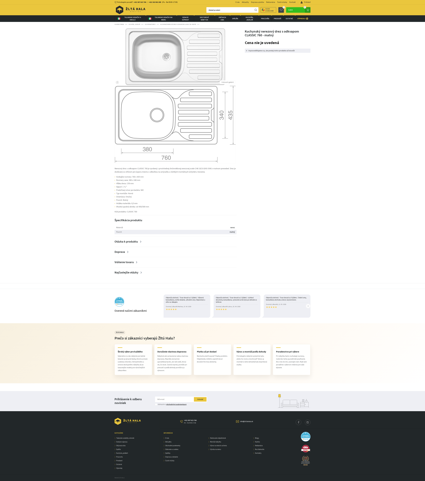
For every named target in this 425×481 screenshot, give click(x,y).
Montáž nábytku (215, 442)
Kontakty (258, 453)
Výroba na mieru (215, 449)
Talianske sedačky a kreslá (132, 18)
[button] (308, 306)
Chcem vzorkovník (269, 10)
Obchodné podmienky (172, 445)
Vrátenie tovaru (124, 262)
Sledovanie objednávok (218, 438)
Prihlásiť (307, 2)
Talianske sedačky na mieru (163, 18)
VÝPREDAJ (302, 18)
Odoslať (200, 399)
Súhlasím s (172, 404)
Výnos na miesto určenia (218, 445)
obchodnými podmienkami (176, 404)
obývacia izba (222, 18)
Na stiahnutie (259, 449)
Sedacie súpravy (185, 18)
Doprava (120, 252)
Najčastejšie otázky (126, 272)
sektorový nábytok (204, 18)
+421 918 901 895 (155, 2)
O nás (237, 2)
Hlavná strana (119, 24)
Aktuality (245, 2)
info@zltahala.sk (246, 421)
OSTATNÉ (289, 18)
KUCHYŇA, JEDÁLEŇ (249, 18)
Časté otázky (282, 2)
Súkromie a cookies (171, 449)
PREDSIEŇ (277, 18)
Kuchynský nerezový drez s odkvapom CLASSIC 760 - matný (178, 24)
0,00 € (296, 9)
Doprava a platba (257, 2)
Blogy (257, 438)
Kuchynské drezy (150, 24)
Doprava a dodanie (171, 457)
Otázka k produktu (126, 242)
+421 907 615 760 (139, 2)
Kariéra (257, 442)
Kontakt (292, 2)
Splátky (167, 453)
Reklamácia (270, 2)
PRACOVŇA (265, 18)
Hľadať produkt (214, 10)
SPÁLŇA (235, 18)
